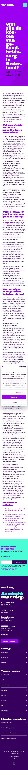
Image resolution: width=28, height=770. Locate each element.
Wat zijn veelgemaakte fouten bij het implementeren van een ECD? (15, 510)
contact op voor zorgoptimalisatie (13, 494)
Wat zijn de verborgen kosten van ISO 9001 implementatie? (15, 515)
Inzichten (4, 695)
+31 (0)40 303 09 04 (7, 610)
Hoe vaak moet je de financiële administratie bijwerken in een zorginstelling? (14, 529)
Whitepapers (5, 675)
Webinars (4, 680)
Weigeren (14, 402)
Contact (3, 663)
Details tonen (19, 392)
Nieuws (3, 706)
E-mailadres (5, 556)
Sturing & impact (6, 723)
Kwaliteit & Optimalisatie (8, 733)
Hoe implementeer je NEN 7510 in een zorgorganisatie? (15, 519)
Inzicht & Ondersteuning (8, 738)
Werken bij (4, 652)
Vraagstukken (5, 685)
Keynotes (4, 690)
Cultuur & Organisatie (7, 728)
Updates (3, 700)
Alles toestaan (14, 397)
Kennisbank (4, 711)
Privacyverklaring (14, 757)
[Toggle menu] (25, 5)
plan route (4, 612)
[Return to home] (10, 4)
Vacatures (4, 657)
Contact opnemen (9, 641)
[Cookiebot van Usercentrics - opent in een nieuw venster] (19, 367)
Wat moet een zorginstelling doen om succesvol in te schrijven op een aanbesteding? (15, 524)
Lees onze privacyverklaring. (9, 569)
